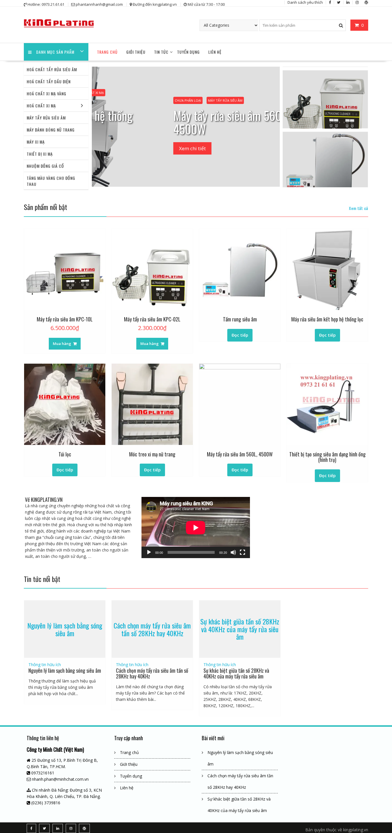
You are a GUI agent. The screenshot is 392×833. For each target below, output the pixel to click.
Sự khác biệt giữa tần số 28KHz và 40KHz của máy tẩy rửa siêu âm (239, 629)
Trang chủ (107, 52)
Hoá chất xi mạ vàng (46, 93)
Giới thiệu (135, 52)
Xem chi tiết (148, 148)
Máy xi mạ (36, 142)
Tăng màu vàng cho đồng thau (51, 181)
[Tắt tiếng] (233, 552)
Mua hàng (62, 343)
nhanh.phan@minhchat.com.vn (60, 779)
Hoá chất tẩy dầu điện (49, 81)
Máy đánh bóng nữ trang (51, 130)
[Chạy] (149, 552)
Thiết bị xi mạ (40, 154)
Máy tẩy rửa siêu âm (46, 118)
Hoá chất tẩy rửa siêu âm (52, 69)
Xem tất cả (358, 208)
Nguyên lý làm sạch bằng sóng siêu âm (64, 629)
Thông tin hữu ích (44, 664)
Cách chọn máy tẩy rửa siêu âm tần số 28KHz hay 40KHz (152, 629)
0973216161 (42, 773)
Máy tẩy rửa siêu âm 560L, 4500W (187, 122)
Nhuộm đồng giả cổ (45, 166)
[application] (195, 527)
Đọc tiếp (240, 335)
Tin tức (161, 52)
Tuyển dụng (188, 52)
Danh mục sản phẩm (55, 52)
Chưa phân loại (144, 100)
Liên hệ (215, 52)
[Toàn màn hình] (242, 552)
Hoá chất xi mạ (41, 106)
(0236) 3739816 (45, 802)
